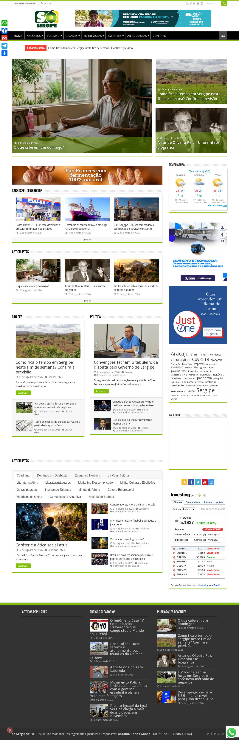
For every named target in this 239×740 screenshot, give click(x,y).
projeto (214, 385)
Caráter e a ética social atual (42, 545)
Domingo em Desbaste (52, 475)
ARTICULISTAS (137, 36)
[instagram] (201, 3)
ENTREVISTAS (92, 36)
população (188, 382)
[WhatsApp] (4, 23)
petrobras (175, 382)
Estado (188, 368)
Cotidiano (23, 475)
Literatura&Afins (27, 482)
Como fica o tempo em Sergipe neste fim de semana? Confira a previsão (45, 367)
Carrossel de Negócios (27, 191)
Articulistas (20, 252)
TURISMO (53, 36)
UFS (215, 395)
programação (202, 385)
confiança (215, 354)
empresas (198, 363)
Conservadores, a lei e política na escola (132, 504)
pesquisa (218, 378)
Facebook (46, 3)
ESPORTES (114, 36)
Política (95, 317)
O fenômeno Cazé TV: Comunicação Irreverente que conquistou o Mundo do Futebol (117, 627)
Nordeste (176, 378)
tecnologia (185, 395)
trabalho (196, 395)
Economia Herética (87, 475)
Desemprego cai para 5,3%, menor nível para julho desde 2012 (195, 695)
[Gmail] (4, 38)
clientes (205, 355)
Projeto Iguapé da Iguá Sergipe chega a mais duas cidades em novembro (128, 711)
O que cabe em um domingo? (39, 147)
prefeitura (210, 381)
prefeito (199, 382)
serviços (175, 395)
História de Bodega (101, 496)
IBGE (184, 371)
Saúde (191, 391)
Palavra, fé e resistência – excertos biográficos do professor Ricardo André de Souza (87, 290)
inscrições (193, 371)
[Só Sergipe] (46, 18)
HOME (18, 36)
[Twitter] (194, 3)
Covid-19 (200, 359)
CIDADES (71, 36)
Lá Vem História (118, 475)
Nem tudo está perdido (29, 286)
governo (175, 371)
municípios (206, 374)
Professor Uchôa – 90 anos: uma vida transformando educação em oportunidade (135, 290)
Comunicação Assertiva (65, 496)
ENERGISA (177, 367)
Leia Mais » (23, 393)
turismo (207, 395)
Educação (176, 364)
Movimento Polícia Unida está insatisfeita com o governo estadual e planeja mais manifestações (118, 689)
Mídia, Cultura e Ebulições (137, 482)
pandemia (204, 378)
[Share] (4, 53)
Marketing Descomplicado (95, 482)
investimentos (206, 371)
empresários (212, 364)
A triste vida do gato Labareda (126, 668)
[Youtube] (198, 3)
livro (184, 374)
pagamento (189, 378)
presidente (177, 385)
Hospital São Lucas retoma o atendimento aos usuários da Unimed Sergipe (116, 650)
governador (207, 367)
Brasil (194, 354)
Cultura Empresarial (121, 489)
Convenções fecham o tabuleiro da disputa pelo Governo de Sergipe (126, 365)
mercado (193, 374)
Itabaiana (176, 374)
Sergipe (205, 390)
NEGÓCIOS (34, 36)
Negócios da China (29, 496)
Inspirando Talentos (58, 489)
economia (216, 359)
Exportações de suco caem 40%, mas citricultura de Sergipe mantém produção (135, 228)
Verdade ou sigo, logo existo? (127, 539)
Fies (195, 367)
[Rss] (187, 3)
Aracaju (180, 354)
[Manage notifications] (10, 730)
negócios (218, 374)
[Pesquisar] (224, 3)
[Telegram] (4, 45)
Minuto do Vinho (89, 489)
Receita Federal (178, 391)
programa (190, 385)
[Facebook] (191, 3)
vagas (174, 399)
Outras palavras (27, 489)
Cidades (17, 317)
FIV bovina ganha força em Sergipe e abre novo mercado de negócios (89, 48)
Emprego (187, 364)
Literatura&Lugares (58, 482)
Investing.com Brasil (209, 585)
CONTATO (159, 36)
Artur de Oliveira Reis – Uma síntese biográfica (196, 659)
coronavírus (180, 360)
